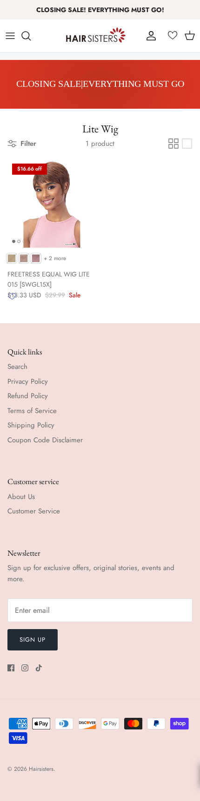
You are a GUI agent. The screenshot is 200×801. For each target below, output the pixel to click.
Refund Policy (27, 396)
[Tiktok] (38, 667)
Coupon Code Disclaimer (45, 440)
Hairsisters (41, 769)
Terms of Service (32, 411)
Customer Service (33, 511)
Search (17, 366)
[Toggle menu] (10, 36)
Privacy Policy (27, 381)
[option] (100, 84)
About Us (21, 497)
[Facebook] (10, 667)
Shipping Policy (30, 425)
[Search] (30, 36)
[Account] (149, 36)
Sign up (33, 639)
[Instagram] (24, 667)
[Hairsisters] (96, 35)
